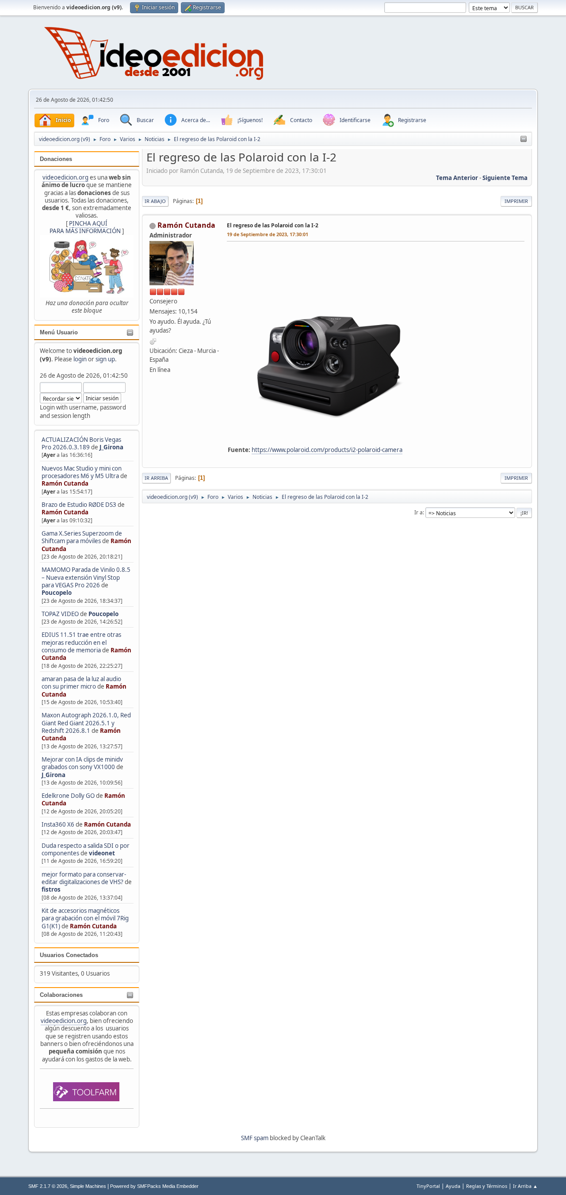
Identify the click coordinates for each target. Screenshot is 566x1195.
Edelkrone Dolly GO (68, 796)
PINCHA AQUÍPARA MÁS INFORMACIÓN (85, 227)
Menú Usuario (59, 332)
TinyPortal (428, 1186)
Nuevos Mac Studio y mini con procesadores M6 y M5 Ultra (82, 472)
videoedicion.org (65, 177)
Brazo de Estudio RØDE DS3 (79, 505)
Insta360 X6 (58, 824)
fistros (51, 889)
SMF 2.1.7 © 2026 (47, 1186)
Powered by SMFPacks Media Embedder (154, 1186)
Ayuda (453, 1186)
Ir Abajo (155, 201)
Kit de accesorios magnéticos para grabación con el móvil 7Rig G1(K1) (85, 918)
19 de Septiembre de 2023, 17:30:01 (267, 234)
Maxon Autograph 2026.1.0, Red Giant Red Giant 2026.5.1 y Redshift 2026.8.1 (86, 723)
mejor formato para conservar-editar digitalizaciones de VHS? (84, 878)
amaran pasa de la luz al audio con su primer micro (81, 682)
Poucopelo (57, 593)
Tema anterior (457, 178)
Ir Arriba (156, 478)
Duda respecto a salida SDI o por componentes (86, 849)
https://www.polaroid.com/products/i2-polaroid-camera (327, 450)
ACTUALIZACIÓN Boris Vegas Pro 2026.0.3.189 (81, 443)
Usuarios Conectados (69, 955)
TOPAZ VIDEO (60, 614)
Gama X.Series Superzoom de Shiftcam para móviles (82, 537)
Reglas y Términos (486, 1186)
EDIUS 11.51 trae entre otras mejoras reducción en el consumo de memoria (81, 642)
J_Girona (111, 447)
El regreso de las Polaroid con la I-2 (272, 225)
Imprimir (516, 201)
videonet (102, 853)
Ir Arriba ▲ (525, 1186)
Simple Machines (88, 1186)
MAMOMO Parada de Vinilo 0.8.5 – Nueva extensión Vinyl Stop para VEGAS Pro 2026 (86, 577)
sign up (105, 359)
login (80, 359)
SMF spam (254, 1138)
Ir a (418, 512)
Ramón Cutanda (65, 483)
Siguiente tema (505, 178)
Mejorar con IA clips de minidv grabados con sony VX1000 (82, 763)
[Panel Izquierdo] (523, 139)
